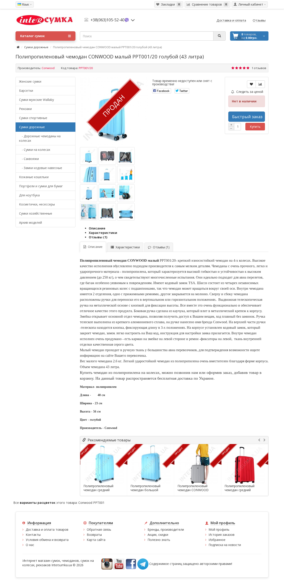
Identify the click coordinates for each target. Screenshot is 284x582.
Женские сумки (30, 81)
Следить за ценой (249, 92)
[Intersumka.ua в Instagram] (106, 564)
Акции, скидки (158, 534)
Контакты (33, 534)
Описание (97, 228)
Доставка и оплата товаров (47, 529)
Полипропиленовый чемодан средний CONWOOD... (98, 490)
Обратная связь (99, 529)
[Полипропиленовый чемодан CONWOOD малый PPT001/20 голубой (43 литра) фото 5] (126, 174)
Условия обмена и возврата (47, 540)
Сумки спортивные (33, 118)
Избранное (217, 540)
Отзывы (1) (98, 237)
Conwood (48, 68)
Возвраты (94, 534)
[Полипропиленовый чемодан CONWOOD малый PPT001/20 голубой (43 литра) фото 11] (126, 212)
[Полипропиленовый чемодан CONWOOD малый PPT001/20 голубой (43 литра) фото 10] (107, 212)
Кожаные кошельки (34, 177)
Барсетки (26, 90)
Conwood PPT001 (91, 502)
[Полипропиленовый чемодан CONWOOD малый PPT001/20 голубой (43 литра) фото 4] (107, 174)
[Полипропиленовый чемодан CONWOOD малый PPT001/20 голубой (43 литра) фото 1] (107, 156)
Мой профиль (219, 529)
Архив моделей (30, 222)
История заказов (222, 534)
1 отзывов (259, 68)
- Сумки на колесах (34, 149)
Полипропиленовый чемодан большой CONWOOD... (145, 490)
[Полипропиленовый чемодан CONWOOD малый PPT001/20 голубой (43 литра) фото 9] (88, 212)
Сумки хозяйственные (35, 213)
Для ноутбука (29, 195)
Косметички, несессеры (37, 204)
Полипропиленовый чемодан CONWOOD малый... (193, 490)
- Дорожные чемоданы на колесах (40, 138)
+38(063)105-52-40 (107, 19)
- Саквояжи (29, 159)
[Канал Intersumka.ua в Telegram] (142, 564)
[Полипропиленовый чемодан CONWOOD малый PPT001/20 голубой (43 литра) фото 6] (88, 193)
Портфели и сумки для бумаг (41, 186)
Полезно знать (159, 540)
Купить (255, 126)
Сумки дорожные (36, 47)
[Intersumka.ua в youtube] (118, 564)
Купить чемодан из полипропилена (110, 372)
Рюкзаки (25, 109)
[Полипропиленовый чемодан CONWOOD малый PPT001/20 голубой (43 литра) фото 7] (107, 193)
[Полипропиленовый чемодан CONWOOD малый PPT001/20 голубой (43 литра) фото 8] (126, 193)
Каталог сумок (32, 36)
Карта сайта (96, 540)
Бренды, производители (166, 529)
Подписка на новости (225, 545)
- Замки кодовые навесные (40, 168)
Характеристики (103, 233)
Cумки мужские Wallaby (36, 100)
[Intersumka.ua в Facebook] (130, 564)
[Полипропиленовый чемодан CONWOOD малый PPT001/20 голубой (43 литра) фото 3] (88, 174)
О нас (30, 545)
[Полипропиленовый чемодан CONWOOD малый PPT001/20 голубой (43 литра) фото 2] (126, 156)
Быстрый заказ (247, 116)
